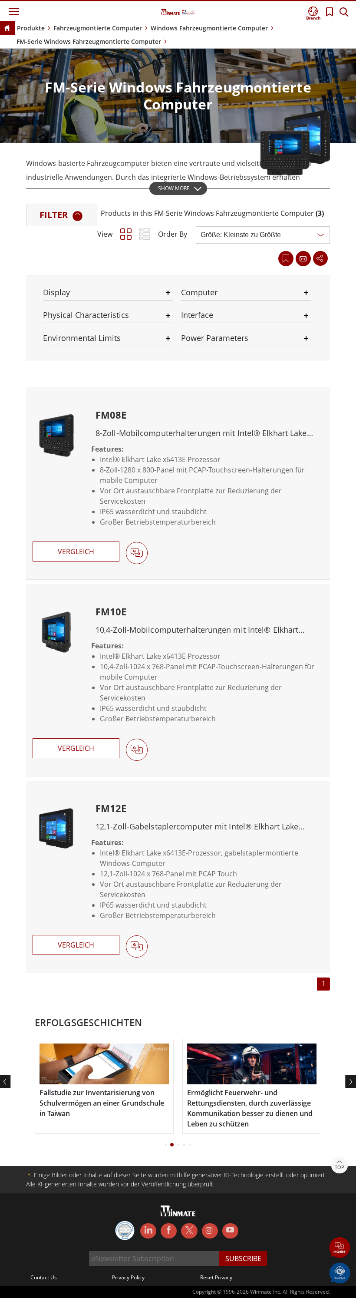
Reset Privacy (216, 1277)
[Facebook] (168, 1231)
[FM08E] (178, 483)
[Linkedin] (148, 1231)
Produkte (31, 28)
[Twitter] (189, 1230)
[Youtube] (230, 1231)
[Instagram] (209, 1231)
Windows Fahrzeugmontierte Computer (209, 28)
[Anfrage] (303, 258)
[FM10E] (178, 680)
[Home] (7, 29)
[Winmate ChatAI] (340, 1272)
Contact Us (43, 1277)
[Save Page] (286, 258)
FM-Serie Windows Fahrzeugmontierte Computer (88, 41)
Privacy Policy (128, 1277)
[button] (340, 1248)
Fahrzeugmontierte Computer (97, 28)
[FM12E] (178, 877)
